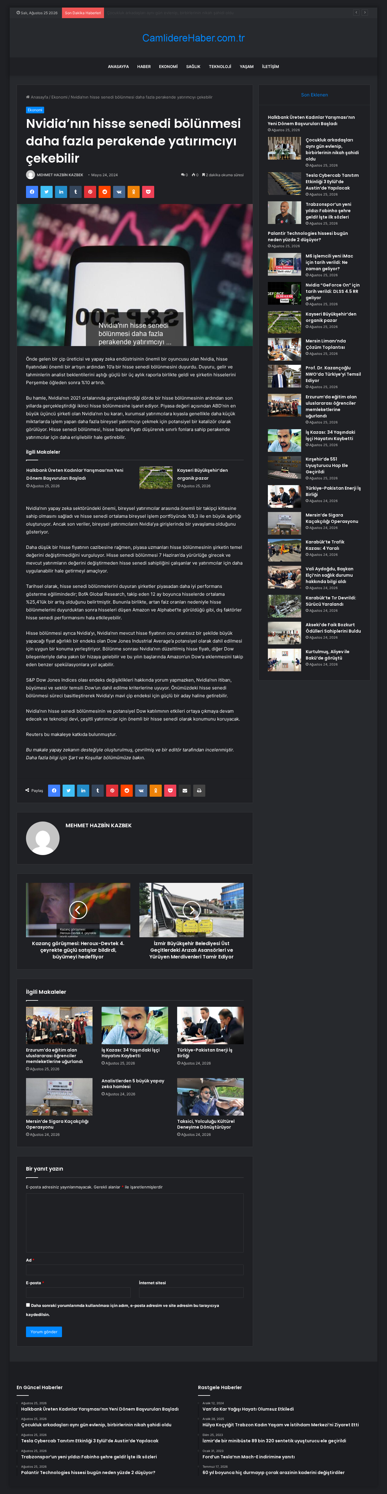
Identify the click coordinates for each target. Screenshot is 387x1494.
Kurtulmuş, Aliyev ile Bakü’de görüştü (328, 655)
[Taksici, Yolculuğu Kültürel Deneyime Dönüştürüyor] (210, 1097)
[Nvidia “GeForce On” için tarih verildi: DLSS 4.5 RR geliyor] (284, 293)
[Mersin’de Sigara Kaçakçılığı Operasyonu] (59, 1097)
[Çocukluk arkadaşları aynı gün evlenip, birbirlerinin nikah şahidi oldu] (284, 148)
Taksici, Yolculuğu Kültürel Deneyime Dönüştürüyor (206, 1124)
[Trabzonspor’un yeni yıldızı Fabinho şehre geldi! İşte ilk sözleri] (284, 212)
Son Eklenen (314, 95)
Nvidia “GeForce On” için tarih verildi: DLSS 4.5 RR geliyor (333, 291)
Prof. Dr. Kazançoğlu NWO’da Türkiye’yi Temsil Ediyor (333, 374)
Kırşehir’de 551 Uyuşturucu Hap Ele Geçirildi (327, 465)
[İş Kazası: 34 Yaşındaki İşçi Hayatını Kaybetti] (135, 1025)
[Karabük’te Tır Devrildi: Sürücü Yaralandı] (284, 606)
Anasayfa (118, 66)
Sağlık (193, 66)
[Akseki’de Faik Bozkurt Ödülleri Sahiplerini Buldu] (284, 633)
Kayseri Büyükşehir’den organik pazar (331, 317)
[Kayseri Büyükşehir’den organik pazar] (156, 477)
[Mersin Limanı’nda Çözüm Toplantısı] (284, 349)
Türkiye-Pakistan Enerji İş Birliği (205, 1053)
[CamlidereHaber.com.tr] (193, 38)
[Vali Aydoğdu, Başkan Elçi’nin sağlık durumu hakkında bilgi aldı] (284, 577)
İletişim (270, 66)
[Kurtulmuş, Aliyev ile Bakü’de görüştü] (284, 660)
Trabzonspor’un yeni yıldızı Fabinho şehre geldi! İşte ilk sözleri (328, 210)
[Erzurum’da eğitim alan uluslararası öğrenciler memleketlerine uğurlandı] (59, 1025)
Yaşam (247, 66)
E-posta (35, 1282)
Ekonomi (168, 66)
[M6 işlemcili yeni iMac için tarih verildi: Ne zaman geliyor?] (284, 264)
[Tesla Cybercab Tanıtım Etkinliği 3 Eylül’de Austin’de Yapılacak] (284, 183)
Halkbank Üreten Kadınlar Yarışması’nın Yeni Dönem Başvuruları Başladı (311, 120)
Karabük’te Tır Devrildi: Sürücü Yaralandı (331, 601)
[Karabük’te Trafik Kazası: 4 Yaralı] (284, 550)
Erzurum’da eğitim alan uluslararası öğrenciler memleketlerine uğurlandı (54, 1056)
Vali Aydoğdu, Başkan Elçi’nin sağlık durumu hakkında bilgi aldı (329, 575)
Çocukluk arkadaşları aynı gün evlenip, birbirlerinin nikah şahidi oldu (332, 149)
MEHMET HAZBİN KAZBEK (60, 175)
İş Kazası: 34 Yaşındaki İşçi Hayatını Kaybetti (131, 1053)
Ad (30, 1260)
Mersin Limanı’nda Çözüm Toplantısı (326, 344)
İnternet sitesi (152, 1282)
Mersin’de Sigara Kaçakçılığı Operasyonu (57, 1124)
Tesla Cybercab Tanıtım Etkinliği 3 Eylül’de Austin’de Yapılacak (164, 12)
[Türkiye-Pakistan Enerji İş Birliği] (210, 1025)
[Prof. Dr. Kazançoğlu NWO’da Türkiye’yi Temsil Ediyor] (284, 376)
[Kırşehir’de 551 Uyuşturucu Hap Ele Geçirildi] (284, 467)
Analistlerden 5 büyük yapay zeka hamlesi (133, 1084)
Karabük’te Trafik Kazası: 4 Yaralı (325, 545)
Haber (144, 66)
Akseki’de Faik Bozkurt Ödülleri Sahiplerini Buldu (333, 628)
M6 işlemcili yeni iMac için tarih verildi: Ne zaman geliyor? (329, 262)
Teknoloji (220, 66)
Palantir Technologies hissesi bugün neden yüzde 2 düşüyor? (308, 236)
